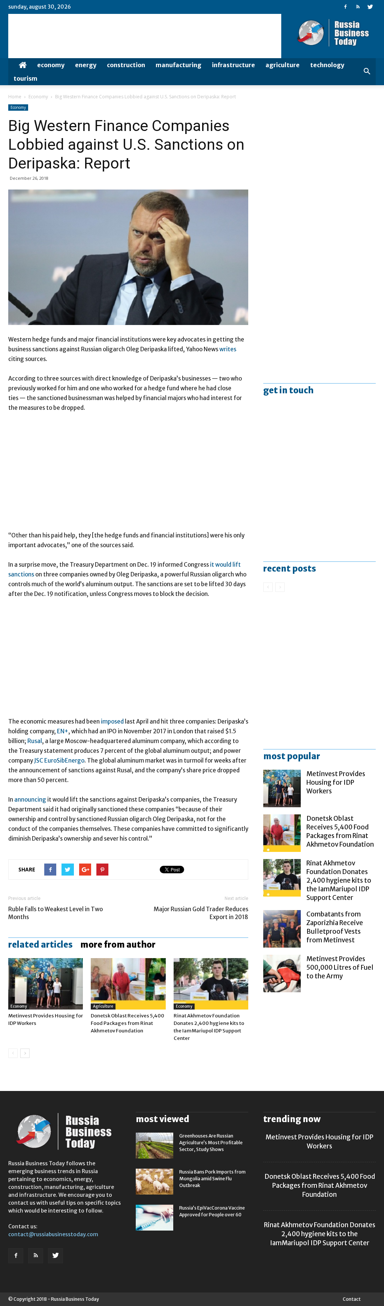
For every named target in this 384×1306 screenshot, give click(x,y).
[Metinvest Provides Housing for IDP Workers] (45, 984)
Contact (352, 1299)
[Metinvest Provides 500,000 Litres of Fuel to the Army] (282, 973)
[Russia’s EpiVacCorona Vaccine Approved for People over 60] (154, 1218)
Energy (85, 65)
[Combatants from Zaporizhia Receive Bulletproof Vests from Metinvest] (282, 929)
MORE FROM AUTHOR (118, 944)
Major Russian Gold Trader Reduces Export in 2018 (201, 913)
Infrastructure (233, 65)
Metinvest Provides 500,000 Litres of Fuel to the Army (340, 967)
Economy (50, 65)
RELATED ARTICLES (40, 944)
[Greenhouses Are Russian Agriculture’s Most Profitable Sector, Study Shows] (154, 1146)
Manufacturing (178, 65)
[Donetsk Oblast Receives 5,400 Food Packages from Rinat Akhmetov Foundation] (128, 984)
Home (14, 96)
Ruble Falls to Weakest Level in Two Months (55, 913)
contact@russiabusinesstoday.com (53, 1234)
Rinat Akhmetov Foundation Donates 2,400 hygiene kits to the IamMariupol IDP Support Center (338, 880)
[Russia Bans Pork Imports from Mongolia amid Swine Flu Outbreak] (154, 1182)
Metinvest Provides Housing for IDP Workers (335, 782)
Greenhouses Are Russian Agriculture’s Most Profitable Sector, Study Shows (211, 1142)
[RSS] (357, 7)
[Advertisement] (128, 475)
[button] (367, 72)
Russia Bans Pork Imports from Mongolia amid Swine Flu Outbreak (212, 1178)
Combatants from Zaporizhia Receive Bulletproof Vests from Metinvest (334, 927)
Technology (327, 65)
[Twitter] (370, 7)
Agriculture (283, 65)
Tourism (26, 78)
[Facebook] (345, 7)
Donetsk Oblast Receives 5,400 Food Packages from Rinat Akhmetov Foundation (127, 1023)
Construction (126, 65)
